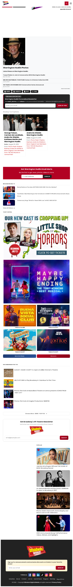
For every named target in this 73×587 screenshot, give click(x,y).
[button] (66, 3)
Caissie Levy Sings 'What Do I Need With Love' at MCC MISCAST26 (37, 200)
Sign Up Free (62, 105)
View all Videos (8, 208)
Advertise (12, 579)
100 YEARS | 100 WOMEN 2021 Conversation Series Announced (23, 85)
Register (56, 3)
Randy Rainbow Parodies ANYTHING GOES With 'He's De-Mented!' (37, 187)
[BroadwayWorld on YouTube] (50, 575)
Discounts (53, 356)
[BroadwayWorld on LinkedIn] (38, 575)
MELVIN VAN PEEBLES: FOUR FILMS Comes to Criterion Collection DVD (25, 80)
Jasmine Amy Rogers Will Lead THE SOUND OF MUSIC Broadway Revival (51, 459)
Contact (23, 579)
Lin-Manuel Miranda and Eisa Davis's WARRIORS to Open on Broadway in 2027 (52, 481)
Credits (18, 91)
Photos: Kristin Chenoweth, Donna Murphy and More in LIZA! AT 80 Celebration (52, 504)
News (8, 91)
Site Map (52, 579)
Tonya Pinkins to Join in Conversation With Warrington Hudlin (24, 75)
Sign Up (47, 176)
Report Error (60, 579)
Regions (45, 579)
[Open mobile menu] (71, 3)
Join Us (30, 579)
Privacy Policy (56, 582)
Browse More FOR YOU (35, 413)
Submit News (38, 579)
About (18, 579)
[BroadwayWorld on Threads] (46, 575)
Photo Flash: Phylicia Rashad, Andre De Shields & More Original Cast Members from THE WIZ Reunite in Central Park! (14, 150)
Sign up (64, 438)
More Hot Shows (19, 356)
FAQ (35, 91)
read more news (65, 88)
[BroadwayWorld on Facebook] (29, 575)
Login (61, 3)
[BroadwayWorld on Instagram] (34, 575)
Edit (27, 91)
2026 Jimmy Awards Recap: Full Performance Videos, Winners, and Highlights (51, 526)
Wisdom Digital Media (31, 582)
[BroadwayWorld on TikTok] (42, 575)
